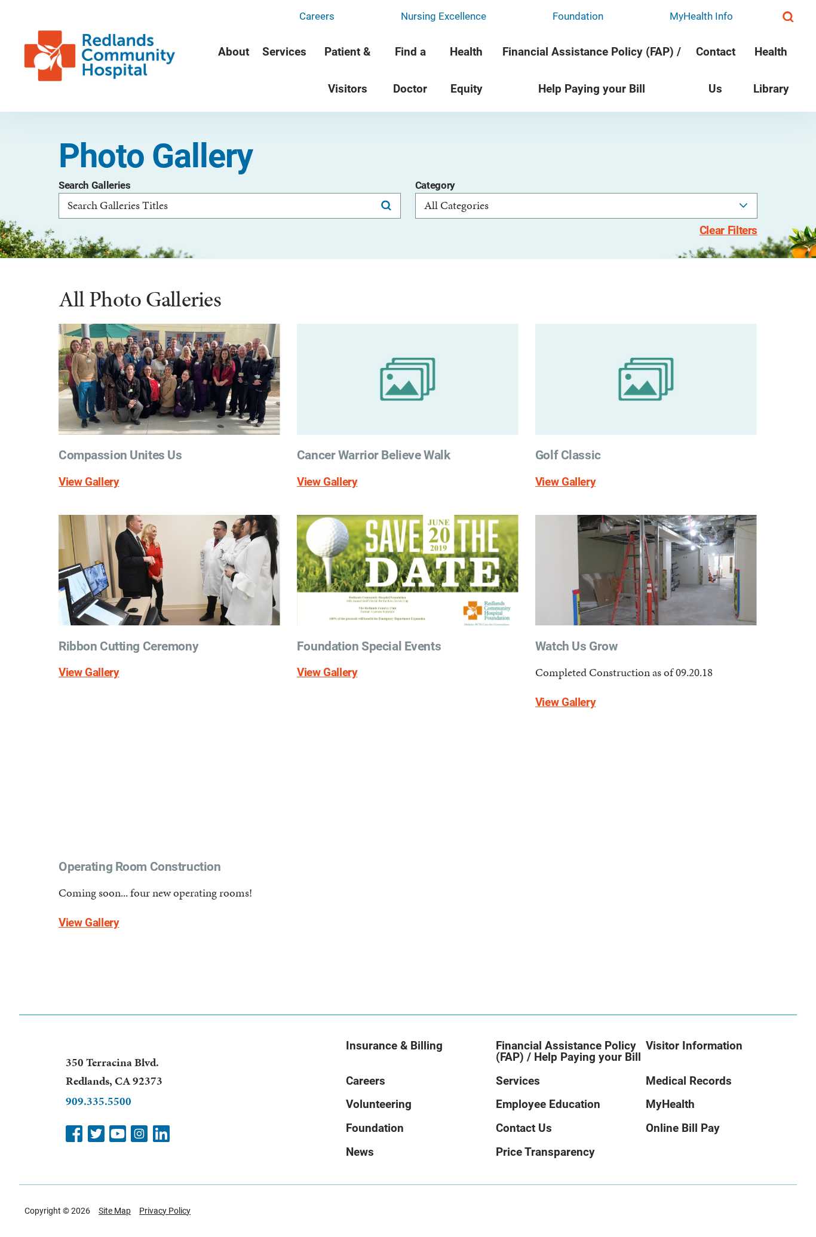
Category (435, 185)
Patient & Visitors (347, 70)
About (233, 52)
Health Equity (466, 70)
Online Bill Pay (683, 1128)
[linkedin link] (161, 1133)
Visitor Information (694, 1045)
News (360, 1152)
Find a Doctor (410, 70)
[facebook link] (74, 1133)
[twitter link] (96, 1133)
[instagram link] (139, 1133)
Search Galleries (95, 185)
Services (284, 52)
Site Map (115, 1210)
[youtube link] (117, 1133)
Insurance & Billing (394, 1045)
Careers (317, 16)
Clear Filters (728, 231)
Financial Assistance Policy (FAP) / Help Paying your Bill (591, 70)
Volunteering (379, 1104)
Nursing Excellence (443, 16)
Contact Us (715, 70)
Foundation (578, 16)
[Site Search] (788, 17)
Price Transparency (545, 1152)
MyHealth (670, 1104)
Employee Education (548, 1104)
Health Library (771, 70)
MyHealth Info (701, 16)
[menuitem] (233, 72)
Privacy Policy (165, 1210)
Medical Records (689, 1081)
